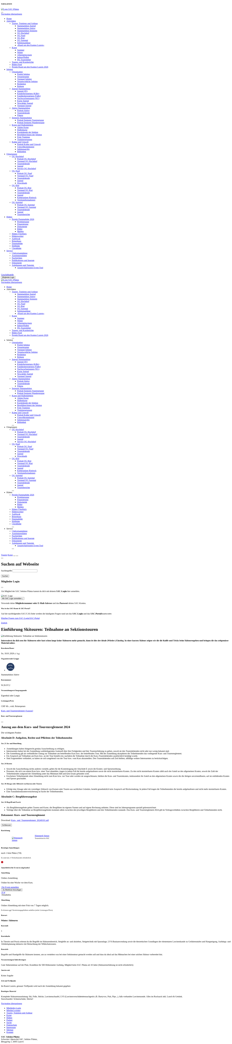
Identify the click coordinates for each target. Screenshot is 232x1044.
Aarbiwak (16, 238)
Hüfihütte (16, 246)
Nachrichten (17, 258)
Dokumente (22, 226)
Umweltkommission (25, 147)
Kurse (14, 47)
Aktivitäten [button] (11, 289)
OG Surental (22, 40)
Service (9, 251)
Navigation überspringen (11, 14)
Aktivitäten (11, 21)
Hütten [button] (9, 492)
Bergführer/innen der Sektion (29, 135)
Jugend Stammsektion (21, 89)
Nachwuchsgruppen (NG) (28, 98)
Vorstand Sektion (24, 79)
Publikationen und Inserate (23, 260)
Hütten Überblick (19, 234)
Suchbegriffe (6, 571)
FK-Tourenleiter (24, 60)
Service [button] (9, 529)
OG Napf (21, 35)
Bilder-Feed (17, 64)
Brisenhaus (16, 241)
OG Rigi (21, 38)
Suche (9, 1022)
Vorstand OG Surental (26, 207)
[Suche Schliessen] (2, 558)
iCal (3, 892)
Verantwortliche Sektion (27, 81)
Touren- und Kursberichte (23, 62)
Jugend (20, 166)
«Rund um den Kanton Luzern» (30, 45)
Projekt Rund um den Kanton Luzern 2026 (30, 67)
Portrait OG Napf (24, 173)
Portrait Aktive (23, 110)
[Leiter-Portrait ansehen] (19, 839)
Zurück (4, 623)
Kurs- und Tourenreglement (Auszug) (17, 711)
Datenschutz (11, 1025)
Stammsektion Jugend (26, 26)
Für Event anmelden (10, 887)
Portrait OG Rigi (24, 188)
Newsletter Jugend (25, 103)
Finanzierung (22, 224)
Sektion (9, 69)
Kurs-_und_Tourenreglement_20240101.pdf (30, 820)
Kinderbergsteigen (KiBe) (28, 93)
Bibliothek (21, 151)
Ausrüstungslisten (19, 255)
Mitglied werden (13, 1010)
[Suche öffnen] (14, 555)
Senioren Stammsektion (22, 118)
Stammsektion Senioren (27, 31)
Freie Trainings (23, 137)
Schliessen (6, 825)
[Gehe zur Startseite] (10, 9)
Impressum (11, 1027)
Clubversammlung (19, 253)
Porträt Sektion (23, 74)
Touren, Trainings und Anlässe (25, 23)
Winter (20, 52)
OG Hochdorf (23, 33)
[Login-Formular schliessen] (2, 587)
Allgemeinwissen (24, 55)
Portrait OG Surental (26, 205)
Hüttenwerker (17, 236)
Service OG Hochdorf (26, 168)
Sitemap (9, 1030)
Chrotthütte (16, 248)
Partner (9, 1020)
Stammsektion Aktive (26, 28)
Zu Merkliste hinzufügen (11, 890)
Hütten (9, 217)
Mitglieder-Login (8, 277)
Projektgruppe (23, 222)
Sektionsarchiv (23, 149)
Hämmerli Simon (42, 836)
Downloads (22, 183)
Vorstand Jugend (24, 106)
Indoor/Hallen (23, 57)
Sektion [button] (9, 340)
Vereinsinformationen (26, 200)
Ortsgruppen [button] (11, 427)
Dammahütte (17, 243)
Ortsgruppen (11, 154)
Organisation (17, 72)
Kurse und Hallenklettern (22, 125)
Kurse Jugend (23, 101)
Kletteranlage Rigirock (26, 197)
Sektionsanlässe (23, 43)
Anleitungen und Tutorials (23, 265)
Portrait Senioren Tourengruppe (30, 120)
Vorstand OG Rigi (25, 190)
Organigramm (23, 76)
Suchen (5, 576)
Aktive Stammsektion (21, 108)
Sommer (20, 50)
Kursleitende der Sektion (27, 132)
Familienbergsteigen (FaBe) (29, 96)
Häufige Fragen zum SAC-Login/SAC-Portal (20, 618)
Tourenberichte (23, 214)
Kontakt (9, 1032)
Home (9, 18)
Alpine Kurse (23, 127)
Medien (20, 231)
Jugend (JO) (22, 91)
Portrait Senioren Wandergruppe (30, 122)
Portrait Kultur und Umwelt (29, 144)
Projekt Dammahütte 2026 (23, 219)
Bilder (19, 229)
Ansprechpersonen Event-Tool (30, 268)
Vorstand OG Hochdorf (27, 161)
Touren (4, 555)
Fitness (20, 115)
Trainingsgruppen (24, 139)
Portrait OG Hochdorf (26, 159)
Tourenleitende (23, 113)
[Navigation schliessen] (2, 12)
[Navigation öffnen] (17, 555)
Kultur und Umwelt (20, 142)
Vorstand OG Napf (25, 176)
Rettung (20, 86)
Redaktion (21, 84)
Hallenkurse (22, 130)
